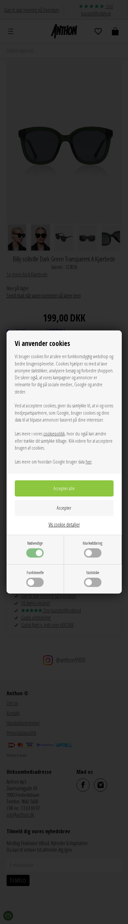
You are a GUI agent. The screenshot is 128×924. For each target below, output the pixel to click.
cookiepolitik (54, 433)
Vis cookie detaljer (64, 524)
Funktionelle (35, 572)
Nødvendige (35, 543)
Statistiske (92, 572)
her (89, 461)
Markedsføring (92, 543)
